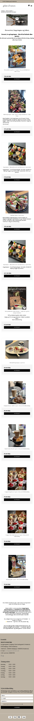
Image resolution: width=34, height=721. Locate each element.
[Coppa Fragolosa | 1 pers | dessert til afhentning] (17, 478)
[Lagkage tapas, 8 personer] (17, 202)
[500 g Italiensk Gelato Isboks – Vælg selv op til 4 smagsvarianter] (17, 298)
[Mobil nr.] (17, 701)
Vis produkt (17, 79)
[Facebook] (1, 656)
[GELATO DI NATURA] (9, 6)
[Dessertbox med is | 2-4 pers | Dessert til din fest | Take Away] (17, 56)
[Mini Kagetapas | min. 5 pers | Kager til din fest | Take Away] (17, 101)
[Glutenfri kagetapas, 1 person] (17, 349)
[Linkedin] (3, 656)
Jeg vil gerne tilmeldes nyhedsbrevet (15, 704)
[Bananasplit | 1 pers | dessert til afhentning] (17, 566)
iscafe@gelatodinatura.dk (12, 651)
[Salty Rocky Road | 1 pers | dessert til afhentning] (17, 435)
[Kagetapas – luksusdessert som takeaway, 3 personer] (17, 251)
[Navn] (17, 695)
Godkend (17, 707)
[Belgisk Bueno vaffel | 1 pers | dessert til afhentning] (17, 392)
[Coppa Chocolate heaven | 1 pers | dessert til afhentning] (17, 521)
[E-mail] (17, 698)
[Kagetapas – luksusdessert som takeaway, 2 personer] (17, 154)
